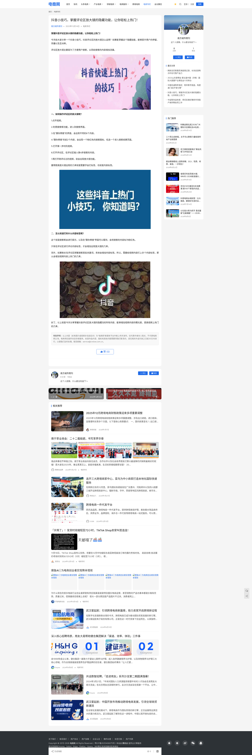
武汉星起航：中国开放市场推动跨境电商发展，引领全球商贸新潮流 (121, 703)
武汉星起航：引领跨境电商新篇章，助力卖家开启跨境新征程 (121, 610)
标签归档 (118, 739)
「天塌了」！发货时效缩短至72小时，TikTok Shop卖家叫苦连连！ (90, 530)
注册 (192, 4)
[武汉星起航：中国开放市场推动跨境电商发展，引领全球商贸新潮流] (67, 710)
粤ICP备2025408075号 (105, 743)
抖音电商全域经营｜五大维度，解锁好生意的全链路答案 (190, 200)
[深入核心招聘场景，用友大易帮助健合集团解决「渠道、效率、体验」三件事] (105, 647)
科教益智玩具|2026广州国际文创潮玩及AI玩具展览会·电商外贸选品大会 (190, 127)
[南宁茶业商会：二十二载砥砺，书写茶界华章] (105, 450)
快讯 (75, 4)
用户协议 (74, 739)
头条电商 (84, 4)
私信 (155, 373)
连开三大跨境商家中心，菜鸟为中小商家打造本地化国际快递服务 (121, 480)
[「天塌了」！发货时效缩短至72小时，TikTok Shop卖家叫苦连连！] (105, 542)
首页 (68, 4)
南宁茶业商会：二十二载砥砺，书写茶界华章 (77, 438)
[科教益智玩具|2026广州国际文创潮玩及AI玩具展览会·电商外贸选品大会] (172, 127)
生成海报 (58, 751)
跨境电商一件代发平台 (99, 504)
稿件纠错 (107, 739)
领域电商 (110, 4)
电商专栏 (147, 4)
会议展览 (158, 4)
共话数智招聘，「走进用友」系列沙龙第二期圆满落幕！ (118, 676)
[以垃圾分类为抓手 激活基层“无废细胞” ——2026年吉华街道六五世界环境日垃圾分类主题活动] (172, 213)
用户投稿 (85, 739)
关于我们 (52, 739)
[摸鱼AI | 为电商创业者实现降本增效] (105, 582)
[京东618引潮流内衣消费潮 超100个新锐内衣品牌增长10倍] (172, 189)
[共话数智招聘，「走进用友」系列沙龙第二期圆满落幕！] (67, 684)
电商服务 (123, 4)
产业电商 (97, 4)
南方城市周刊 (56, 26)
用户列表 (129, 739)
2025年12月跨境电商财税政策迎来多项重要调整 (114, 413)
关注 (144, 373)
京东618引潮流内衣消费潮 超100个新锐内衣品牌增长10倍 (190, 188)
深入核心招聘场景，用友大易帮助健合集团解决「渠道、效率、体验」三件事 (95, 636)
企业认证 (96, 739)
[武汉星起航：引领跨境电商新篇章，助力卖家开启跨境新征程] (67, 619)
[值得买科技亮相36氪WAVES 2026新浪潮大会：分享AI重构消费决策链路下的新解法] (172, 176)
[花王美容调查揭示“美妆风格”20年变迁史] (172, 152)
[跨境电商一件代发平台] (67, 513)
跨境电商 (136, 4)
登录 (186, 4)
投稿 (199, 4)
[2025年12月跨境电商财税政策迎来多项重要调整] (67, 421)
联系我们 (63, 739)
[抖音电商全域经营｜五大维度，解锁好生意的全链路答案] (172, 201)
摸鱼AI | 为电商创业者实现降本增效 (72, 570)
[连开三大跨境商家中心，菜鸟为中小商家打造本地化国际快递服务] (67, 487)
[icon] (169, 743)
